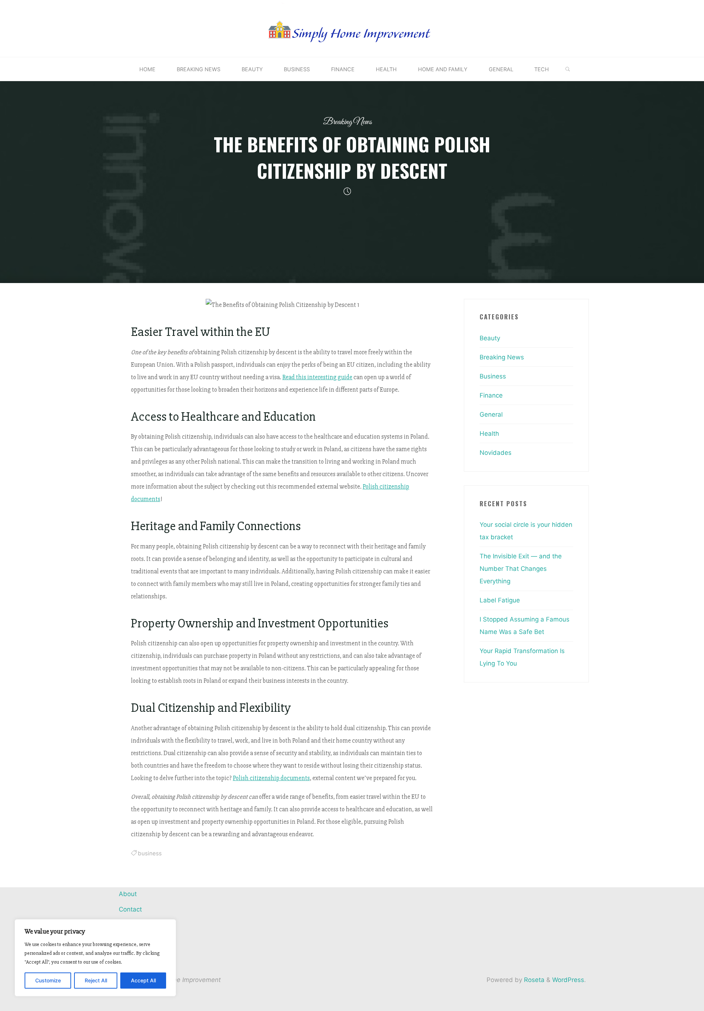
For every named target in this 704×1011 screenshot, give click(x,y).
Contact (130, 909)
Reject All (96, 980)
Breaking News (347, 122)
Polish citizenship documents (271, 778)
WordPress (568, 979)
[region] (95, 957)
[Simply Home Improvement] (352, 28)
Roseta (533, 979)
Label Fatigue (500, 600)
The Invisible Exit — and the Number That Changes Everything (521, 568)
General (491, 414)
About (128, 894)
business (150, 852)
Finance (491, 395)
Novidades (495, 452)
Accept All (143, 980)
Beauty (490, 338)
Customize (48, 980)
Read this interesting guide (317, 377)
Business (493, 376)
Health (489, 433)
